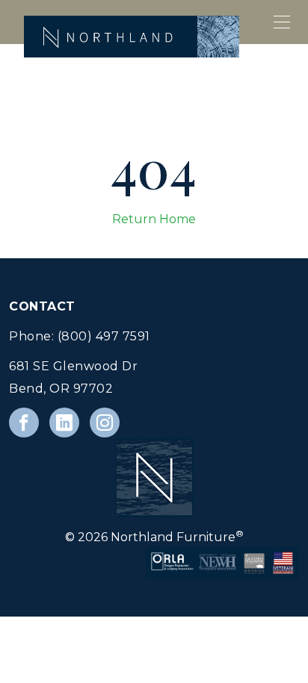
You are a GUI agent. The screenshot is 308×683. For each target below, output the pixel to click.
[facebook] (24, 422)
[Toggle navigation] (282, 22)
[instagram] (105, 422)
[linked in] (64, 422)
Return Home (154, 219)
